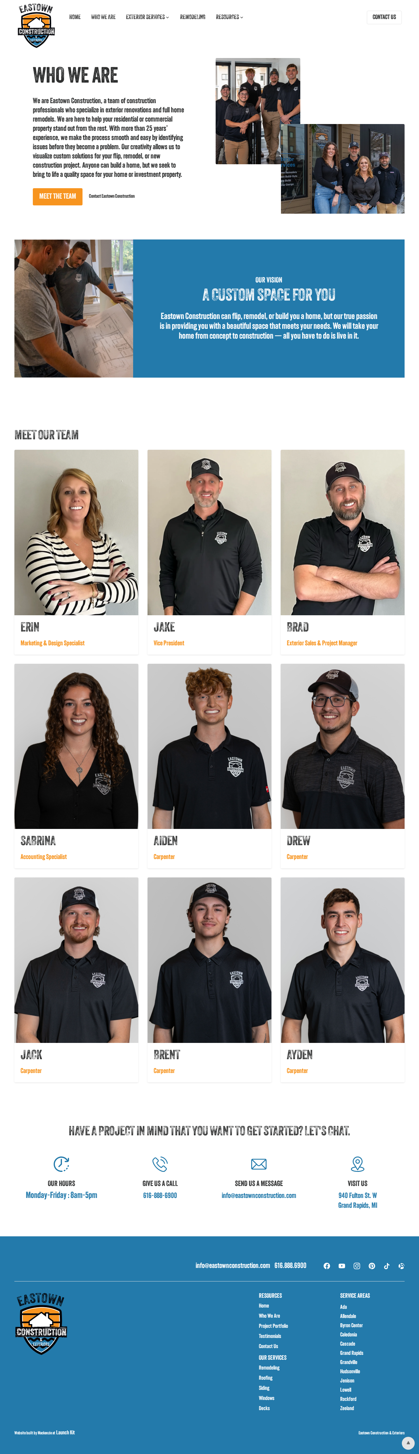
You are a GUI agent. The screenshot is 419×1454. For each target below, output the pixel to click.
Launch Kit (65, 1433)
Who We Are (269, 1316)
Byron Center (351, 1326)
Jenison (347, 1381)
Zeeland (347, 1409)
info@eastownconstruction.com (259, 1196)
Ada (343, 1307)
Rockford (348, 1399)
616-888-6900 (160, 1196)
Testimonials (270, 1336)
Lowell (345, 1390)
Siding (264, 1388)
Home (75, 17)
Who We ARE (103, 17)
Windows (267, 1399)
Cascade (347, 1344)
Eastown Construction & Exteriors (382, 1433)
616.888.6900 (290, 1266)
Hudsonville (350, 1372)
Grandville (348, 1363)
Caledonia (348, 1335)
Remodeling (193, 17)
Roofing (265, 1378)
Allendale (348, 1317)
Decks (264, 1409)
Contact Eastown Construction (112, 196)
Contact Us (268, 1347)
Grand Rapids (351, 1353)
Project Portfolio (273, 1326)
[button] (148, 17)
